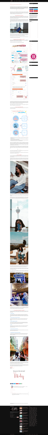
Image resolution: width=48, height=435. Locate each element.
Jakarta (31, 415)
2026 (34, 37)
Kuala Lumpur (32, 416)
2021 (34, 32)
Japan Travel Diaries (34, 44)
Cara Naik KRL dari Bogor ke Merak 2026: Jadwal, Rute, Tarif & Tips (25, 418)
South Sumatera (30, 422)
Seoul (33, 420)
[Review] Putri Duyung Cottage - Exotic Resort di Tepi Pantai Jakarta (25, 431)
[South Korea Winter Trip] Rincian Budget (24, 426)
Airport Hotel (32, 408)
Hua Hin (31, 414)
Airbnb (29, 408)
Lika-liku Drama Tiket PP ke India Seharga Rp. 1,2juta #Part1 (25, 407)
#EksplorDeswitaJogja (30, 407)
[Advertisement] (33, 82)
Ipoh (36, 414)
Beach (36, 409)
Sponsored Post (15, 382)
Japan (33, 415)
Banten (34, 409)
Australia (36, 408)
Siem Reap (35, 420)
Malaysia (11, 382)
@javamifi (13, 368)
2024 (34, 35)
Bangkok (33, 409)
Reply (12, 395)
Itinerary (30, 415)
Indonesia (34, 43)
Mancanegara (34, 46)
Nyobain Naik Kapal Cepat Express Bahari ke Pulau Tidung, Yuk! (25, 421)
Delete (13, 395)
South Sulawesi (36, 421)
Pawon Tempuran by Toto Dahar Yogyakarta (25, 428)
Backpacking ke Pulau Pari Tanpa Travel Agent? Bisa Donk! (25, 415)
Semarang (31, 420)
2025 (34, 36)
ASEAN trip (34, 42)
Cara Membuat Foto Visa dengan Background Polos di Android (25, 423)
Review (13, 382)
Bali (29, 409)
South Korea (33, 421)
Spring (35, 422)
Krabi (29, 416)
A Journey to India (34, 407)
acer (36, 407)
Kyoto (33, 416)
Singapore (30, 421)
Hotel (29, 414)
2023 (34, 34)
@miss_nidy (11, 5)
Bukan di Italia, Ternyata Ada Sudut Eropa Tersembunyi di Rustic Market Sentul (25, 413)
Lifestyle (34, 45)
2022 (34, 33)
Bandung (31, 409)
